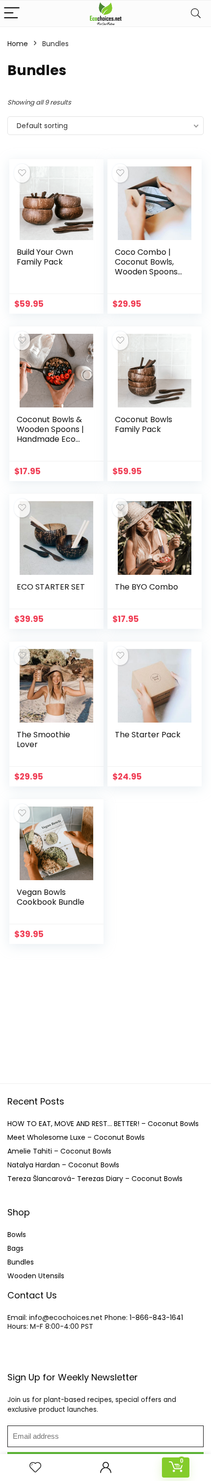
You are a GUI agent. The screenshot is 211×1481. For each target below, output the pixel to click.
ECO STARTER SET (51, 586)
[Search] (196, 13)
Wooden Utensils (35, 1276)
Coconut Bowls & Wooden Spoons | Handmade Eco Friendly (50, 434)
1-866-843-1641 (156, 1317)
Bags (15, 1248)
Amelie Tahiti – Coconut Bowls (59, 1151)
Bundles (20, 1262)
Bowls (16, 1234)
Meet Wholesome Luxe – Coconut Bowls (76, 1137)
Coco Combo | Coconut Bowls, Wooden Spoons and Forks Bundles (150, 266)
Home (17, 44)
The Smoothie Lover (43, 739)
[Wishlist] (35, 1467)
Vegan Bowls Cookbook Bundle (50, 897)
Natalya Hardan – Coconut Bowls (63, 1165)
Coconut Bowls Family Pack (143, 424)
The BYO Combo (146, 586)
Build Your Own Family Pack (45, 257)
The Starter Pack (148, 734)
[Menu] (12, 13)
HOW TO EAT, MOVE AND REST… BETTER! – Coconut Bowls (103, 1124)
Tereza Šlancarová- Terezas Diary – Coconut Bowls (95, 1179)
